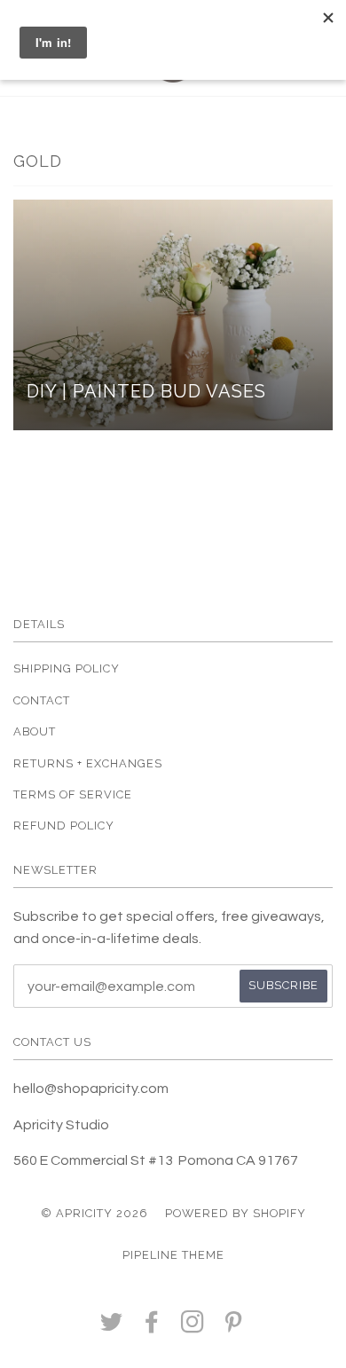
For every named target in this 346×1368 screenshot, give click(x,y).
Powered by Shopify (235, 1213)
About (34, 731)
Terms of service (72, 794)
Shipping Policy (66, 668)
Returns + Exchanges (87, 763)
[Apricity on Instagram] (193, 1326)
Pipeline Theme (173, 1255)
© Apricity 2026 (94, 1213)
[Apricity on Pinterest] (234, 1326)
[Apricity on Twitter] (111, 1326)
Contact (41, 700)
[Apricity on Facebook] (152, 1326)
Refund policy (63, 825)
